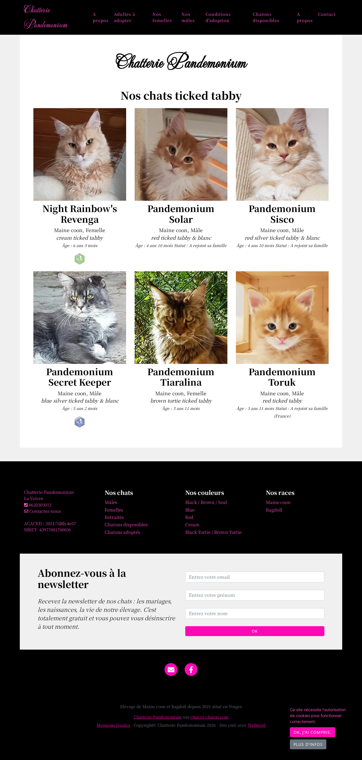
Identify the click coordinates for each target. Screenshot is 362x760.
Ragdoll (274, 509)
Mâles (111, 502)
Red (189, 517)
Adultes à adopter (124, 17)
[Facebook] (191, 668)
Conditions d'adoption (218, 17)
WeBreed (256, 725)
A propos (101, 17)
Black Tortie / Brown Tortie (213, 532)
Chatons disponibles (266, 17)
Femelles (114, 509)
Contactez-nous (44, 511)
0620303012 (40, 505)
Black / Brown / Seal (206, 502)
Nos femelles (162, 17)
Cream (192, 524)
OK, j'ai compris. (312, 732)
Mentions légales (113, 725)
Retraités (114, 517)
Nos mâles (188, 17)
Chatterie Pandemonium (45, 17)
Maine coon (278, 502)
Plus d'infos (308, 744)
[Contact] (171, 668)
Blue (190, 509)
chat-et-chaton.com (209, 717)
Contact (327, 14)
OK (255, 631)
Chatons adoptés (122, 532)
